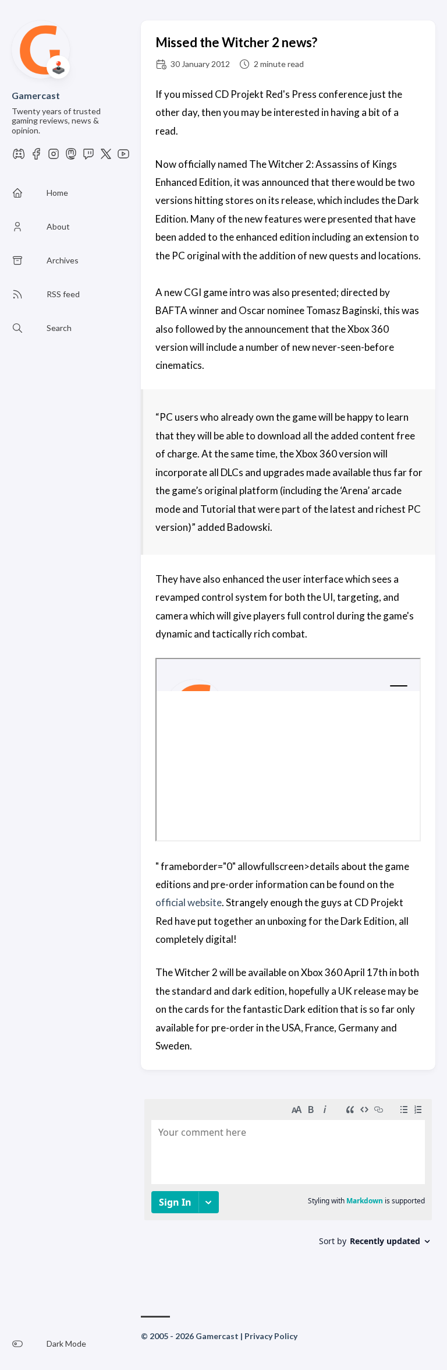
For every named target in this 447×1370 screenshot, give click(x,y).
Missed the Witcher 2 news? (236, 42)
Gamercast (36, 95)
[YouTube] (123, 157)
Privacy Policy (270, 1336)
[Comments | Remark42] (288, 1186)
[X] (106, 157)
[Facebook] (36, 157)
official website (188, 902)
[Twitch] (88, 157)
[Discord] (19, 157)
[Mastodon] (71, 157)
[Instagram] (54, 157)
